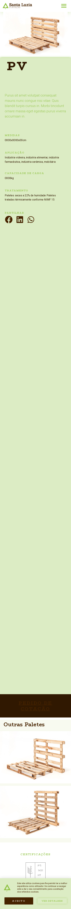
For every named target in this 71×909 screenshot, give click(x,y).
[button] (63, 5)
